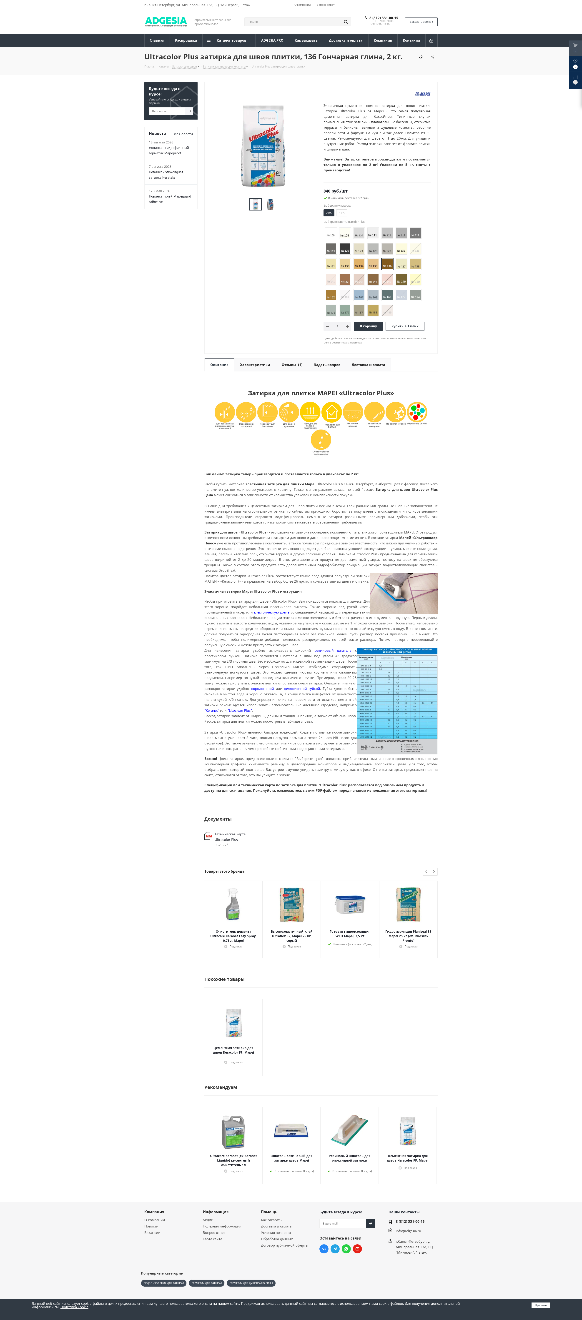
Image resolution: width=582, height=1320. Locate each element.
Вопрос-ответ (214, 1232)
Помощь (269, 1211)
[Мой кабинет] (431, 40)
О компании (154, 1219)
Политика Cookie (74, 1307)
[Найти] (345, 21)
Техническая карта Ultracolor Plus (230, 837)
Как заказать (271, 1219)
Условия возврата (276, 1232)
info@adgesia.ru (408, 1231)
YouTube (357, 1248)
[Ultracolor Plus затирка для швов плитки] (263, 145)
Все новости (183, 134)
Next (434, 872)
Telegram (335, 1248)
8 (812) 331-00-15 (383, 18)
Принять (541, 1305)
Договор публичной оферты (284, 1245)
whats (346, 1248)
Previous (426, 872)
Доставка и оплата (276, 1226)
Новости (151, 1226)
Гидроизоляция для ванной (164, 1283)
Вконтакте (324, 1248)
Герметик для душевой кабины (251, 1283)
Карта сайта (212, 1239)
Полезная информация (222, 1226)
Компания (154, 1211)
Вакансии (152, 1232)
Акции (208, 1219)
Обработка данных (277, 1239)
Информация (215, 1211)
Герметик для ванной (207, 1283)
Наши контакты (404, 1212)
